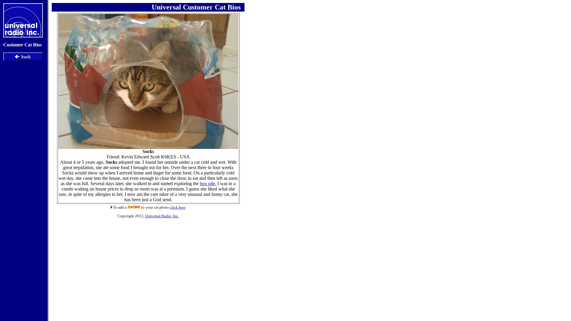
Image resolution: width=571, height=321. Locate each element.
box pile (207, 183)
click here (178, 207)
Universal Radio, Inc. (162, 216)
